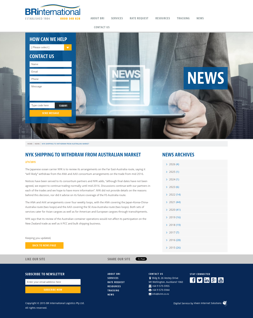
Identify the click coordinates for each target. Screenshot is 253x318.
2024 (174, 179)
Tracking (183, 18)
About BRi (97, 18)
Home (30, 143)
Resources (162, 18)
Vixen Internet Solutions (208, 303)
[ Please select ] (40, 47)
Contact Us (102, 27)
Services (117, 18)
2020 (175, 209)
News (200, 18)
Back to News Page (44, 245)
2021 (175, 202)
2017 (174, 232)
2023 (174, 187)
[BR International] (53, 19)
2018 (175, 225)
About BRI (114, 274)
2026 (174, 164)
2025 (174, 171)
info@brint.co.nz (160, 293)
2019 (175, 217)
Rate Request (139, 18)
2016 (175, 240)
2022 (175, 194)
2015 (175, 247)
